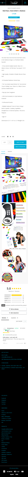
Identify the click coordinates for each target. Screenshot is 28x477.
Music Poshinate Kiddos (14, 8)
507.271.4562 (4, 355)
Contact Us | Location (6, 418)
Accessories (4, 448)
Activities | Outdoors (6, 452)
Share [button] (6, 343)
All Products (4, 460)
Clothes (3, 446)
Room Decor (4, 462)
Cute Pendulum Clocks (6, 431)
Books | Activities (5, 438)
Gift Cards (4, 458)
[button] (25, 343)
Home (3, 410)
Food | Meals (4, 444)
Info (2, 422)
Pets (2, 440)
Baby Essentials (5, 435)
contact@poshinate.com (7, 357)
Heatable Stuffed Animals (7, 429)
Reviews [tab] (10, 151)
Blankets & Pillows (5, 442)
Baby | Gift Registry (6, 416)
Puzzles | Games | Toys (7, 437)
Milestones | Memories (7, 454)
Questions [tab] (13, 318)
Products (4, 414)
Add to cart (20, 142)
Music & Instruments (6, 433)
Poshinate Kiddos (14, 468)
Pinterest (3, 402)
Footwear (4, 450)
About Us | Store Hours (7, 412)
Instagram (4, 400)
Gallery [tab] (3, 151)
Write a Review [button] (15, 309)
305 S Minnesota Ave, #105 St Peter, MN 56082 (12, 359)
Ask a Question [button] (15, 313)
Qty (5, 142)
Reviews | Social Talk (6, 420)
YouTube (4, 404)
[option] (14, 38)
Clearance (4, 456)
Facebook (4, 398)
